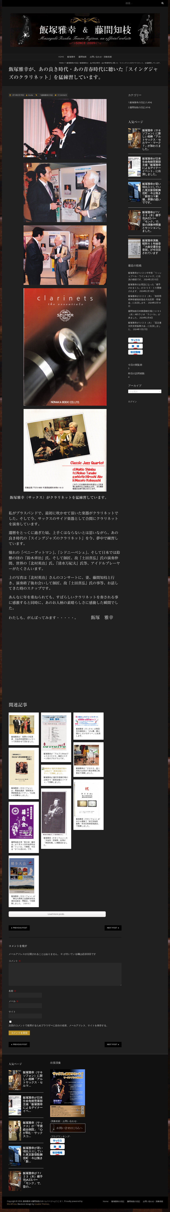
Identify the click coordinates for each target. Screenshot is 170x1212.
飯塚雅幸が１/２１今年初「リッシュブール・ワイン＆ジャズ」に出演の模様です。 (144, 276)
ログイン (132, 401)
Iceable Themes (42, 1204)
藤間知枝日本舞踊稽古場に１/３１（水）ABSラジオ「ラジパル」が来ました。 (144, 314)
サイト (12, 1011)
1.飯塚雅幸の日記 (71, 63)
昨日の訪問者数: (137, 373)
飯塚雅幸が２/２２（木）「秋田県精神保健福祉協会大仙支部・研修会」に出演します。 (144, 299)
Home (61, 56)
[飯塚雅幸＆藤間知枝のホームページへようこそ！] (85, 14)
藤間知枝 (82, 56)
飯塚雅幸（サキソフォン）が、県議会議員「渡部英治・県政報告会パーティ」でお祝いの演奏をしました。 (23, 791)
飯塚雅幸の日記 (117, 1201)
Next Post (112, 928)
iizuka (30, 95)
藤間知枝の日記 (133, 1201)
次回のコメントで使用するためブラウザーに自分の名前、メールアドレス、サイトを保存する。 (59, 1025)
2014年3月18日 (18, 95)
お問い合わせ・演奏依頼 (101, 56)
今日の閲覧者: (135, 364)
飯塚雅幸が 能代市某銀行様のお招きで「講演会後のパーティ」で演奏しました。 (56, 779)
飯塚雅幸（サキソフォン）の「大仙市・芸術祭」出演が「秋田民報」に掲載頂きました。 (55, 841)
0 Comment (62, 95)
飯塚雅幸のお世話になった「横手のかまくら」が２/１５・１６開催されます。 (144, 288)
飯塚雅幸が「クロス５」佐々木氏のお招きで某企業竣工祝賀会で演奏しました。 (88, 770)
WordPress (12, 1204)
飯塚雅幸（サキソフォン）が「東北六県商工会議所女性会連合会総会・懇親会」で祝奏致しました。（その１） (23, 900)
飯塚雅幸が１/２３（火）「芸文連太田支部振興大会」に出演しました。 (144, 326)
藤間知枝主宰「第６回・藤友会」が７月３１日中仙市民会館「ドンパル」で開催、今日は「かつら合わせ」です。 (23, 845)
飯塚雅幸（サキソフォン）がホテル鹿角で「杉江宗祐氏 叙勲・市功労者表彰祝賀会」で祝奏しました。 (88, 822)
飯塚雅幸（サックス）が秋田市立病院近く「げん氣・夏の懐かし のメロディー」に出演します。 (88, 732)
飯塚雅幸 (71, 56)
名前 (12, 990)
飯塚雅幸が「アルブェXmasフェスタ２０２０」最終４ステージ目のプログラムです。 (56, 756)
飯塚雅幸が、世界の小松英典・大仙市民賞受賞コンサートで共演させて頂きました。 (23, 739)
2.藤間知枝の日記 (136, 107)
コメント (15, 960)
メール (13, 1001)
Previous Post (20, 928)
